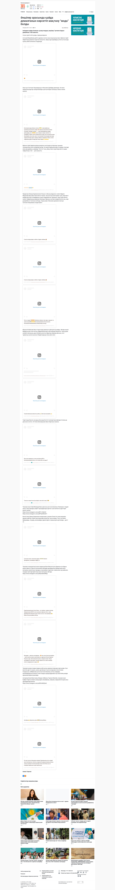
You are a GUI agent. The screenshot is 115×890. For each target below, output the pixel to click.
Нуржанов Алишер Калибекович (38, 241)
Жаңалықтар (29, 11)
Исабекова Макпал (35, 416)
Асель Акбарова (34, 189)
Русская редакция (25, 2)
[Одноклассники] (25, 776)
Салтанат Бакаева (35, 141)
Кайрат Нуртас (34, 767)
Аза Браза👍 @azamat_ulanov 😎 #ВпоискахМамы (35, 720)
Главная (23, 11)
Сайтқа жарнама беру (26, 871)
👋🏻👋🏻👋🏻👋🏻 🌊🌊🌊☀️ (28, 187)
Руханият (52, 11)
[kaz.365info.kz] (24, 6)
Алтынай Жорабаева (35, 80)
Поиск (91, 11)
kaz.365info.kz (65, 27)
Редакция (23, 873)
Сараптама (42, 11)
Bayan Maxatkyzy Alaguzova (37, 617)
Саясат (56, 11)
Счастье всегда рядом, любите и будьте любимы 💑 (35, 239)
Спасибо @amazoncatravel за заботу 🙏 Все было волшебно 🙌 (38, 413)
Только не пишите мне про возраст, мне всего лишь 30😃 (36, 500)
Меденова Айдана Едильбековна (38, 325)
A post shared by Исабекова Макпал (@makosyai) (34, 375)
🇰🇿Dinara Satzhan (35, 462)
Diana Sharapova (34, 562)
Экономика (36, 11)
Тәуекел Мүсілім (34, 722)
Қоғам (47, 11)
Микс (60, 11)
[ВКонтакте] (23, 776)
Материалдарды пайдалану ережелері (29, 876)
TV (63, 11)
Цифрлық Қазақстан (69, 11)
